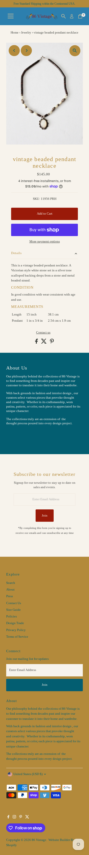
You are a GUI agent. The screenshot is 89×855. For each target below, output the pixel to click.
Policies (11, 616)
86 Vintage (39, 840)
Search (10, 583)
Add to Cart (44, 213)
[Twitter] (27, 817)
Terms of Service (17, 636)
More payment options (44, 241)
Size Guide (13, 610)
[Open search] (63, 16)
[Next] (26, 50)
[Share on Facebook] (37, 342)
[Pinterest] (20, 817)
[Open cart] (80, 16)
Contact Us (13, 603)
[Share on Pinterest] (52, 342)
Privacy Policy (16, 630)
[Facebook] (8, 817)
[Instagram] (14, 817)
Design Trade (15, 623)
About (10, 589)
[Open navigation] (10, 16)
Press (9, 596)
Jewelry (26, 32)
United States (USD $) (28, 774)
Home (15, 32)
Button (16, 435)
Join (44, 515)
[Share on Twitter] (44, 342)
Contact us (43, 332)
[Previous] (14, 50)
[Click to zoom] (74, 50)
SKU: (36, 199)
